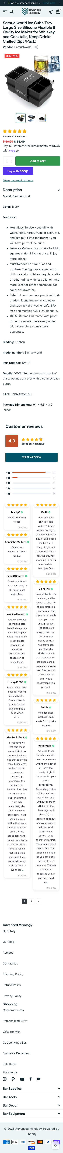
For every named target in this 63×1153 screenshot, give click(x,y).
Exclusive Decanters (16, 1053)
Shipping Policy (13, 974)
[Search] (11, 12)
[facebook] (30, 1079)
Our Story (9, 931)
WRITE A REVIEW (31, 457)
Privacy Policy (12, 996)
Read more (49, 3)
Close (31, 1089)
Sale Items (9, 1064)
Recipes (8, 952)
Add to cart (38, 161)
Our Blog (8, 941)
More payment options (18, 180)
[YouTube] (22, 1079)
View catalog (5, 11)
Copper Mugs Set (14, 1042)
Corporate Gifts (13, 1010)
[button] (4, 3)
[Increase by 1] (12, 158)
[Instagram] (4, 1079)
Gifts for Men (11, 1031)
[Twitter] (38, 1079)
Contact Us (10, 963)
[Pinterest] (13, 1079)
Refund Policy (12, 985)
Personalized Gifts (15, 1021)
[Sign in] (51, 11)
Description (12, 190)
